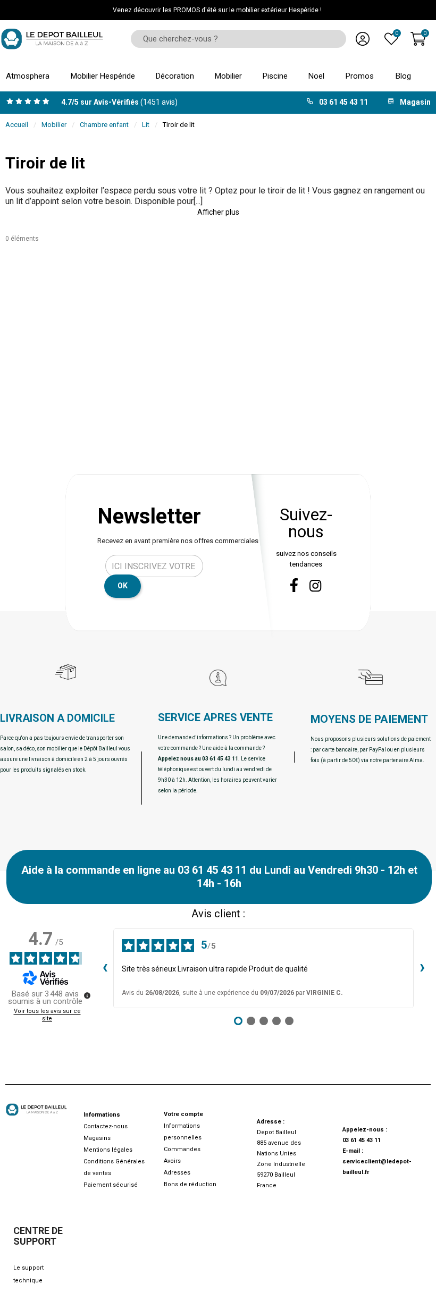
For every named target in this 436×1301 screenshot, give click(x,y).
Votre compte (183, 1114)
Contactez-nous (105, 1126)
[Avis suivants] (422, 968)
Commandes (182, 1149)
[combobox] (235, 39)
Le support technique (28, 1274)
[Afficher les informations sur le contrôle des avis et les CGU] (87, 995)
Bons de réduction (190, 1184)
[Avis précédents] (104, 968)
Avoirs (172, 1161)
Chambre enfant (104, 125)
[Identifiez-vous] (362, 38)
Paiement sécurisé (110, 1184)
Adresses (177, 1172)
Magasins (97, 1138)
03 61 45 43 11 (361, 1140)
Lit (145, 125)
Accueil (16, 125)
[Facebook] (294, 585)
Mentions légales (107, 1149)
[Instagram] (315, 586)
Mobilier (53, 125)
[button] (218, 212)
